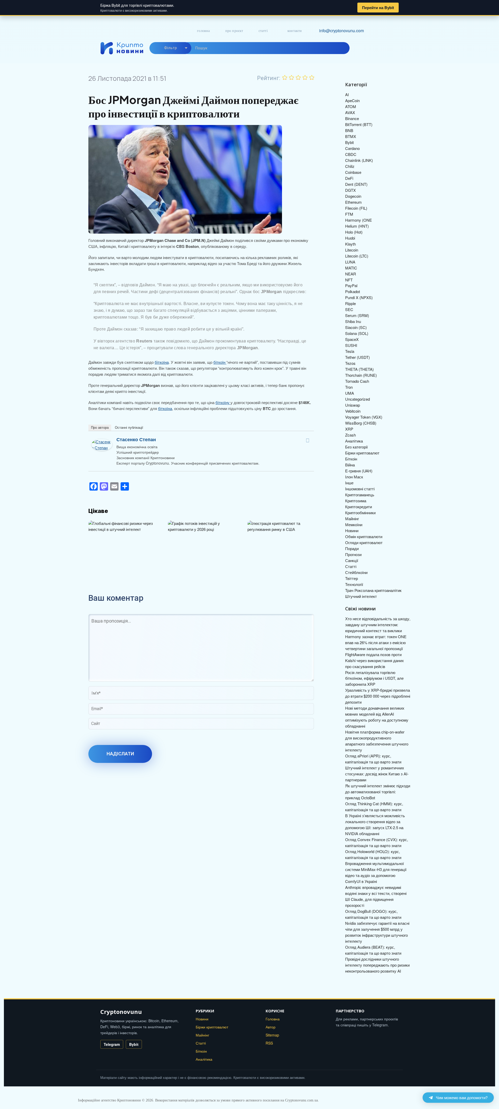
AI (347, 94)
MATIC (351, 267)
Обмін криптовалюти (363, 536)
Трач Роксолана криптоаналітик (373, 590)
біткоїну (223, 402)
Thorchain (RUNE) (361, 375)
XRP (349, 429)
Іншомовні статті (360, 488)
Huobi (350, 238)
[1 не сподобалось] (284, 77)
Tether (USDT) (357, 357)
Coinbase (353, 172)
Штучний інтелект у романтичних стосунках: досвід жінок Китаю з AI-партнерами (377, 773)
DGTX (350, 190)
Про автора (100, 428)
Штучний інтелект (361, 596)
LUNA (350, 262)
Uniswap (352, 405)
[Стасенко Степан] (101, 441)
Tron (349, 387)
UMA (349, 393)
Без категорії (356, 447)
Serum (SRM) (357, 315)
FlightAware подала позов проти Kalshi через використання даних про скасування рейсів (374, 660)
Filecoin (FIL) (356, 208)
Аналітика (354, 441)
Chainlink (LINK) (359, 160)
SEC (349, 309)
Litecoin (351, 250)
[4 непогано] (305, 77)
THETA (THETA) (359, 369)
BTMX (350, 136)
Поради (352, 548)
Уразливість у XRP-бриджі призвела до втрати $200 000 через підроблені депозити (377, 696)
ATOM (350, 106)
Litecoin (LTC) (356, 256)
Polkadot (352, 291)
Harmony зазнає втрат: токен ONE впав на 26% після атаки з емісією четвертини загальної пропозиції (375, 642)
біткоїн (219, 362)
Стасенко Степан (136, 439)
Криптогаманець (359, 494)
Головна (203, 31)
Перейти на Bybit (378, 7)
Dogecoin (353, 196)
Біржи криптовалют (362, 453)
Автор (270, 1026)
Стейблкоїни (356, 572)
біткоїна (162, 362)
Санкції (351, 560)
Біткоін (351, 458)
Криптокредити (358, 506)
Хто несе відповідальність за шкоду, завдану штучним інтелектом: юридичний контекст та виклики (377, 624)
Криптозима (355, 500)
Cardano (352, 148)
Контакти (294, 31)
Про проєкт (234, 31)
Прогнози (353, 554)
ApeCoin (352, 100)
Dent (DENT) (356, 184)
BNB (349, 130)
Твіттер (351, 578)
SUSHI (351, 345)
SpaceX (352, 339)
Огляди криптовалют (364, 542)
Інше (349, 482)
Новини (351, 530)
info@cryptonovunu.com (341, 31)
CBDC (350, 154)
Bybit (349, 142)
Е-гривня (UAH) (358, 470)
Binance (352, 118)
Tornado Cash (357, 381)
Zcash (350, 435)
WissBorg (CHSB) (360, 423)
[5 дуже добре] (311, 77)
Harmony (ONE (358, 220)
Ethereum (353, 202)
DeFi (349, 178)
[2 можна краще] (291, 77)
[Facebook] (307, 440)
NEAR (350, 273)
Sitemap (272, 1035)
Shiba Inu (353, 321)
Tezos (350, 363)
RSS (269, 1043)
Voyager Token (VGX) (363, 417)
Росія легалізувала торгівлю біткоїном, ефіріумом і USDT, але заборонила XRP (374, 678)
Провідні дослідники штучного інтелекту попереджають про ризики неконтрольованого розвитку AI (377, 965)
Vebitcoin (352, 411)
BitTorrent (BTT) (358, 124)
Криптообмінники (360, 512)
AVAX (350, 112)
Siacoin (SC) (356, 327)
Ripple (350, 303)
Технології (354, 584)
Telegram (112, 1044)
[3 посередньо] (298, 77)
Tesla (349, 351)
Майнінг (352, 518)
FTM (349, 214)
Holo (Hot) (354, 232)
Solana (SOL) (356, 333)
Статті (263, 31)
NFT (349, 279)
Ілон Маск (354, 476)
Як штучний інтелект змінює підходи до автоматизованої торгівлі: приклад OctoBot (377, 791)
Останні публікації (129, 428)
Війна (350, 464)
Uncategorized (357, 399)
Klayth (350, 244)
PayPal (351, 285)
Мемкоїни (353, 524)
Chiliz (349, 166)
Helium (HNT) (357, 226)
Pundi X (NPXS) (359, 297)
